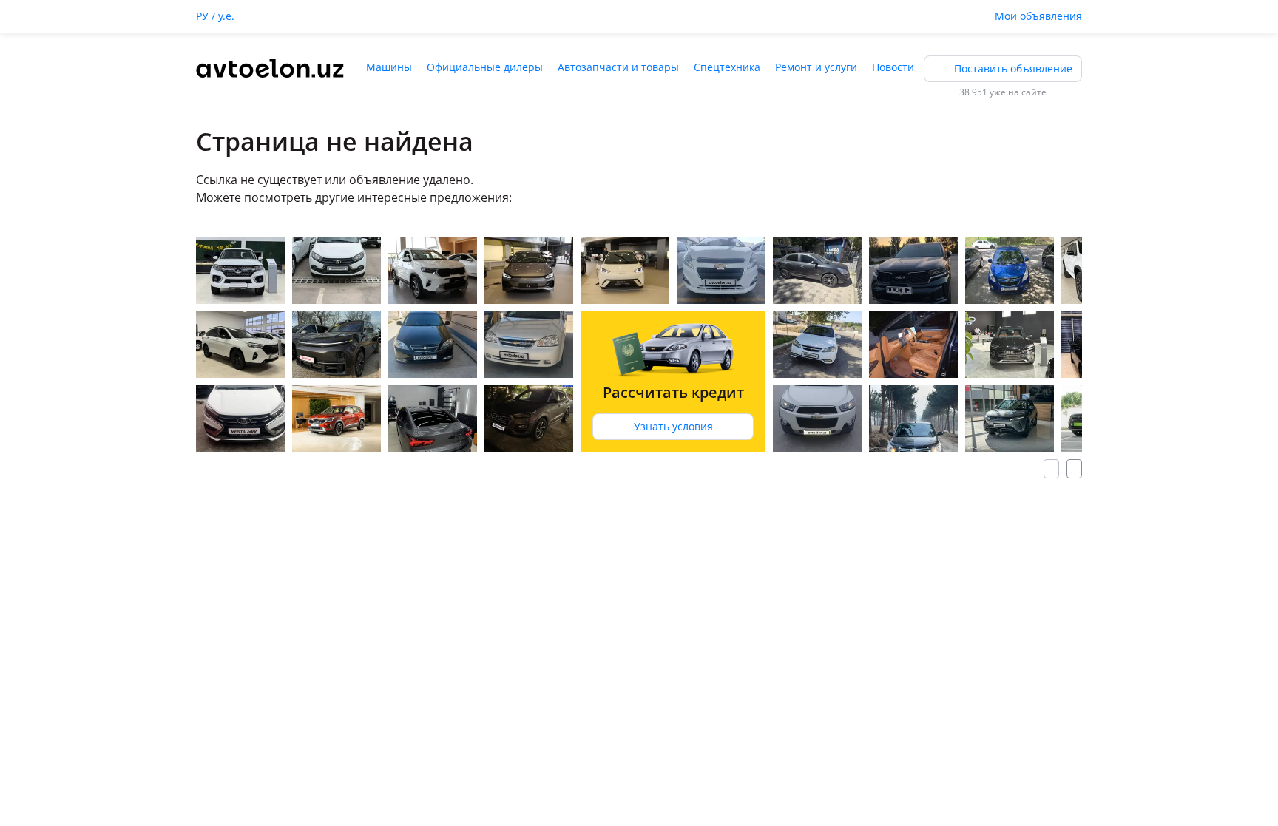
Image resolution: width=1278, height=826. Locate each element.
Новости (893, 67)
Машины (389, 67)
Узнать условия (673, 426)
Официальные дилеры (485, 67)
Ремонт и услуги (816, 67)
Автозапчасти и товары (618, 67)
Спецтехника (727, 67)
